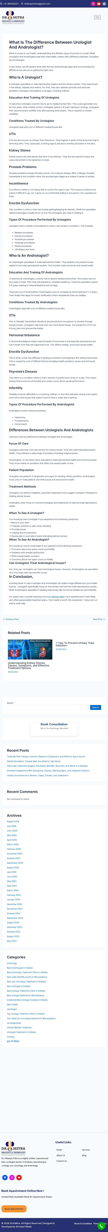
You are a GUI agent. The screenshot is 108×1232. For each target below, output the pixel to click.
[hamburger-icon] (97, 17)
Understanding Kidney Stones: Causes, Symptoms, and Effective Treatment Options (28, 665)
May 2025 (12, 881)
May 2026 (12, 835)
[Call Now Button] (101, 1226)
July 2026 (11, 826)
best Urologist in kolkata (18, 986)
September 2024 (15, 918)
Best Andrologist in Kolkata (20, 968)
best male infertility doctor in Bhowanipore (27, 977)
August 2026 (13, 821)
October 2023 (13, 932)
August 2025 (13, 867)
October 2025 (13, 858)
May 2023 (12, 941)
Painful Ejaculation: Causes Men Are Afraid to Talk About (33, 761)
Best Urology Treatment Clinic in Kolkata (26, 991)
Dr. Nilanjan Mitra (56, 596)
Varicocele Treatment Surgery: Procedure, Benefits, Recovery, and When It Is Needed (47, 766)
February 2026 (14, 849)
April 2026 (12, 840)
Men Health (12, 1004)
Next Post (99, 619)
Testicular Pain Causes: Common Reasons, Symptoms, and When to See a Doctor (46, 756)
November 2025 (14, 853)
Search (10, 703)
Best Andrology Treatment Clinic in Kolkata (27, 972)
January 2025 (13, 899)
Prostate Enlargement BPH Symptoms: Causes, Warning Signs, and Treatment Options (48, 770)
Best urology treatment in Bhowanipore (25, 995)
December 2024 (14, 904)
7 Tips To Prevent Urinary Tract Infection (75, 644)
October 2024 (13, 913)
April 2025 (12, 886)
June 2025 (12, 876)
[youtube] (19, 1177)
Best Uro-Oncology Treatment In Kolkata (26, 981)
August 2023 (13, 936)
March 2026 (13, 844)
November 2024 (14, 909)
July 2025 (11, 872)
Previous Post (11, 619)
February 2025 (14, 895)
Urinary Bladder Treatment (19, 1027)
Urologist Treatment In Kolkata (21, 1032)
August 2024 (13, 922)
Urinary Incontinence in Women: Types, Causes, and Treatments (37, 775)
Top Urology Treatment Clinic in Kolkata (26, 1014)
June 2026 (12, 830)
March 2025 (13, 890)
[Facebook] (5, 1177)
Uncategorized (14, 1023)
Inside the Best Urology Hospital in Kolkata (27, 1000)
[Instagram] (12, 1177)
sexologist (12, 1009)
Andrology (12, 963)
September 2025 (15, 863)
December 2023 (14, 927)
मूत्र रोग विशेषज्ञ (13, 1041)
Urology (10, 1036)
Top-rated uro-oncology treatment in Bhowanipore (31, 1018)
